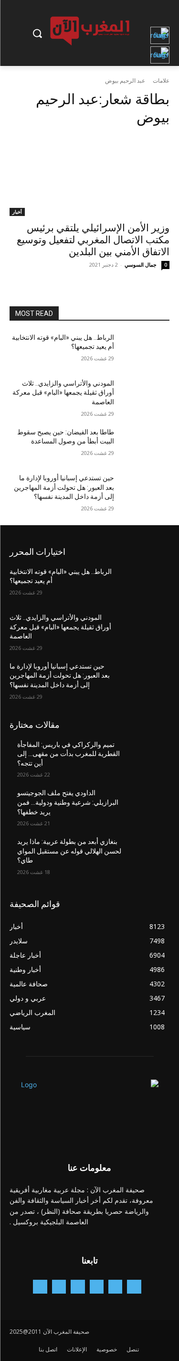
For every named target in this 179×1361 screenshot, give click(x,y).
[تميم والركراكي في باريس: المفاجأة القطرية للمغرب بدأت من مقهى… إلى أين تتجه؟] (146, 757)
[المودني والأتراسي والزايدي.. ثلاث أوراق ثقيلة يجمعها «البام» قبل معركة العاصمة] (146, 395)
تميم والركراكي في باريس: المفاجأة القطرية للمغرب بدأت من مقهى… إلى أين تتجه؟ (68, 754)
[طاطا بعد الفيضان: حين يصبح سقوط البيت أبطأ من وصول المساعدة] (146, 444)
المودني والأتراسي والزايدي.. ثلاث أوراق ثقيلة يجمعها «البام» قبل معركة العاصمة (63, 392)
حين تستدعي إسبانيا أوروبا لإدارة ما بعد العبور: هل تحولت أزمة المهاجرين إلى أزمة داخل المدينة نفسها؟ (64, 487)
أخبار (17, 211)
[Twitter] (59, 1287)
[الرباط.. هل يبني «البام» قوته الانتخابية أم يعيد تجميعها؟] (146, 350)
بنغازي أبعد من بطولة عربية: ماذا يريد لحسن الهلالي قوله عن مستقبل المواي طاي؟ (69, 851)
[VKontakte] (40, 1287)
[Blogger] (134, 1287)
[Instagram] (97, 1287)
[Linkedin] (77, 1287)
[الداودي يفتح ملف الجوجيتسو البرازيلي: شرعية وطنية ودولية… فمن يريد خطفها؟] (146, 805)
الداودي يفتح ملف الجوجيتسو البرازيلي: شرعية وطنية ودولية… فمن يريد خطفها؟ (67, 802)
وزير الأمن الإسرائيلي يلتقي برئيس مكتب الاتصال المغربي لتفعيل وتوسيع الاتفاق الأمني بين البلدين (93, 240)
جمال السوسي (141, 264)
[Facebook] (115, 1287)
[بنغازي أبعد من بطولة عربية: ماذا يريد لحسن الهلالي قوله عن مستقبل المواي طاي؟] (146, 854)
